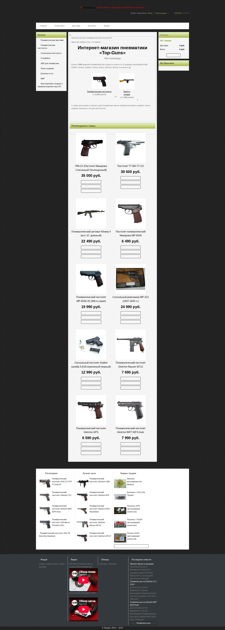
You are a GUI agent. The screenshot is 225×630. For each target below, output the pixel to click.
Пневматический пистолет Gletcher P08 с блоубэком (100, 509)
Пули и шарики (47, 68)
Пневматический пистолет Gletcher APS (91, 430)
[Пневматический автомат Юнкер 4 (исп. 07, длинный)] (91, 213)
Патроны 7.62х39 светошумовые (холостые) (134, 522)
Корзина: (178, 13)
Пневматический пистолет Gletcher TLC (62, 493)
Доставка (76, 26)
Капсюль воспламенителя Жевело (134, 482)
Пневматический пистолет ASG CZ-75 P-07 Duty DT (62, 482)
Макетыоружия (127, 93)
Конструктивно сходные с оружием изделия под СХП (50, 85)
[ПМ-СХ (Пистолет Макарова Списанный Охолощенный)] (91, 147)
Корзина (164, 35)
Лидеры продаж (128, 473)
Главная (43, 26)
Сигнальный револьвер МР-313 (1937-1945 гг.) (130, 299)
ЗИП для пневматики (50, 63)
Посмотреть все (143, 623)
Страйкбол (45, 58)
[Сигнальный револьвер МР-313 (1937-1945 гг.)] (130, 279)
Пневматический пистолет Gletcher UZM (100, 480)
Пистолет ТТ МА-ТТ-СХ (130, 166)
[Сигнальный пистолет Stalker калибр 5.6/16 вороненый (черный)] (91, 344)
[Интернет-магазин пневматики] (51, 16)
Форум (106, 26)
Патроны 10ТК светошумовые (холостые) (133, 509)
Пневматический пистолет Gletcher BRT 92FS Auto (131, 430)
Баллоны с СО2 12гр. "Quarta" (136, 493)
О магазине (60, 26)
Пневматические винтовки (52, 40)
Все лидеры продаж (131, 546)
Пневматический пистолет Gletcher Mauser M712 (131, 364)
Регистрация (161, 13)
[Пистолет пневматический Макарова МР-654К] (130, 213)
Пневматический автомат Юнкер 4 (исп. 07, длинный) (91, 233)
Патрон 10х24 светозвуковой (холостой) (133, 536)
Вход (150, 13)
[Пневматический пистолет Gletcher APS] (91, 410)
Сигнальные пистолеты (51, 53)
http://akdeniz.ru (89, 7)
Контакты (92, 26)
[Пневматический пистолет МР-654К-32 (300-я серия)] (91, 279)
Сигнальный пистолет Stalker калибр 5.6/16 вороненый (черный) (91, 364)
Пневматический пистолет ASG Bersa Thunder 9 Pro (61, 522)
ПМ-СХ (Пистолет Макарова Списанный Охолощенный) (91, 168)
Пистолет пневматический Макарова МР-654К (131, 233)
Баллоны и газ (47, 73)
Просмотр (91, 182)
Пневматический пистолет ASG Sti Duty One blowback (54, 534)
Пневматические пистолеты (46, 46)
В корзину (91, 186)
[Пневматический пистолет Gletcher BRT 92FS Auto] (130, 410)
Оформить (173, 55)
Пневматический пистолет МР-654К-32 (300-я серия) (91, 299)
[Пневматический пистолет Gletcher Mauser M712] (130, 344)
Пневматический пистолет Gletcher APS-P (100, 534)
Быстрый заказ (91, 191)
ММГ (43, 79)
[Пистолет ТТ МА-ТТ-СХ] (130, 147)
